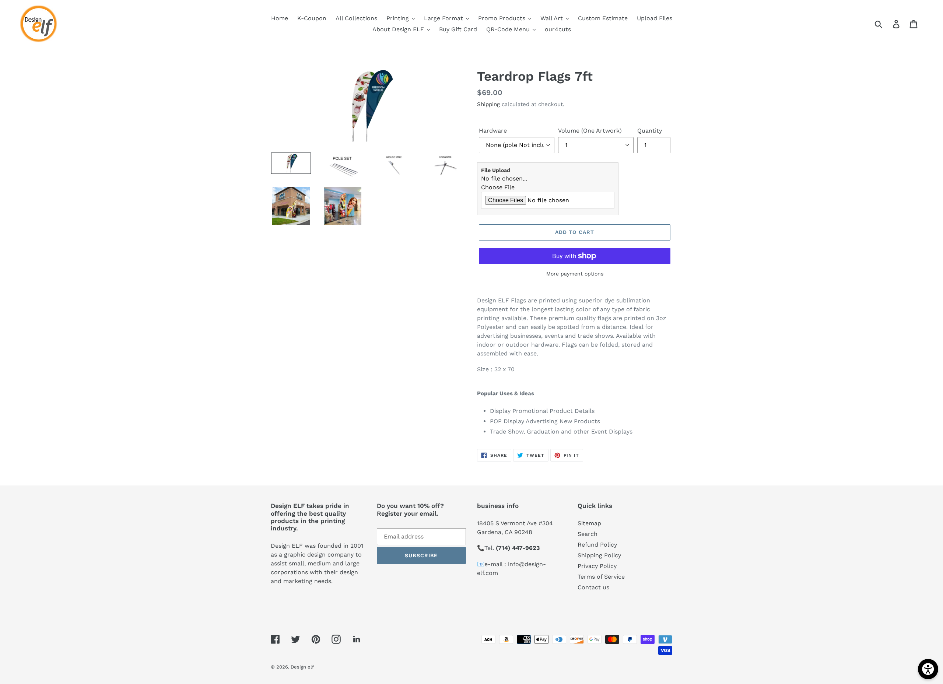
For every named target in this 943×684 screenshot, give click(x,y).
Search (587, 533)
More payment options (574, 274)
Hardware (493, 130)
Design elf (302, 667)
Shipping (488, 104)
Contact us (593, 587)
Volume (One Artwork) (590, 130)
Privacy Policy (597, 565)
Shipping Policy (599, 555)
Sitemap (589, 523)
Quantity (649, 130)
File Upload (495, 170)
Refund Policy (597, 544)
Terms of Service (601, 576)
